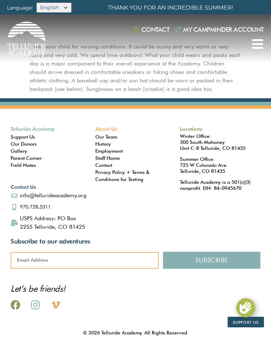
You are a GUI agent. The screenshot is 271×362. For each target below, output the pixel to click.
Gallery (19, 151)
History (103, 144)
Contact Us (23, 187)
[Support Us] (245, 307)
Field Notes (23, 165)
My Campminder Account (223, 29)
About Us (106, 129)
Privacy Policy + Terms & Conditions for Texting (122, 175)
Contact (155, 29)
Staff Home (107, 158)
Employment (109, 151)
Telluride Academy (32, 129)
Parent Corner (26, 158)
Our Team (106, 137)
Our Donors (24, 144)
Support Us (23, 137)
